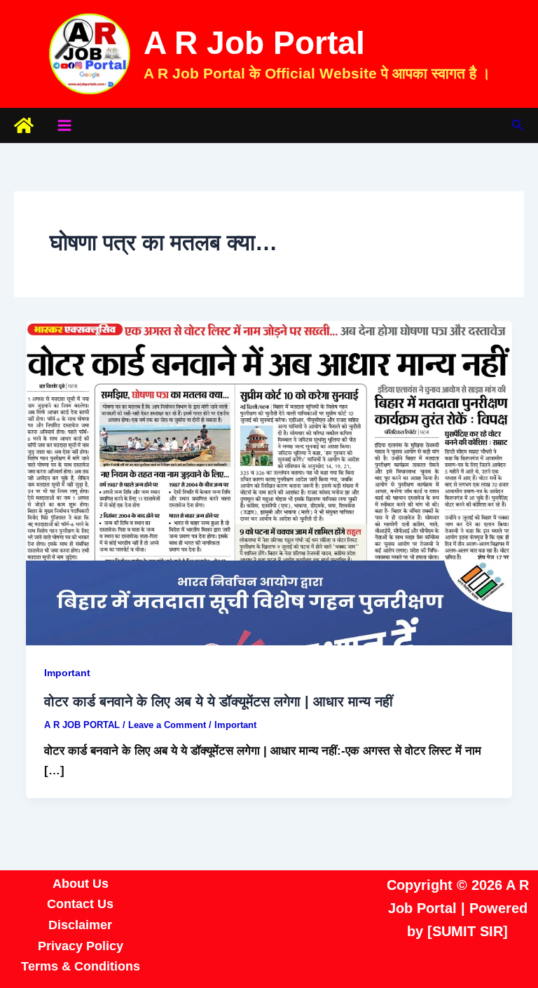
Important (67, 672)
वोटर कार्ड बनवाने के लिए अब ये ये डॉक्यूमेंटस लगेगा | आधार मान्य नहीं (218, 701)
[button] (517, 125)
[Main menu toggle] (64, 125)
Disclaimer (80, 925)
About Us (81, 884)
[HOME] (24, 125)
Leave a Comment (167, 725)
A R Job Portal (254, 43)
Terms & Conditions (80, 966)
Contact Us (80, 904)
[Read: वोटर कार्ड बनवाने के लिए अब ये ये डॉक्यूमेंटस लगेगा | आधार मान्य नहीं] (269, 482)
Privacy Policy (80, 946)
